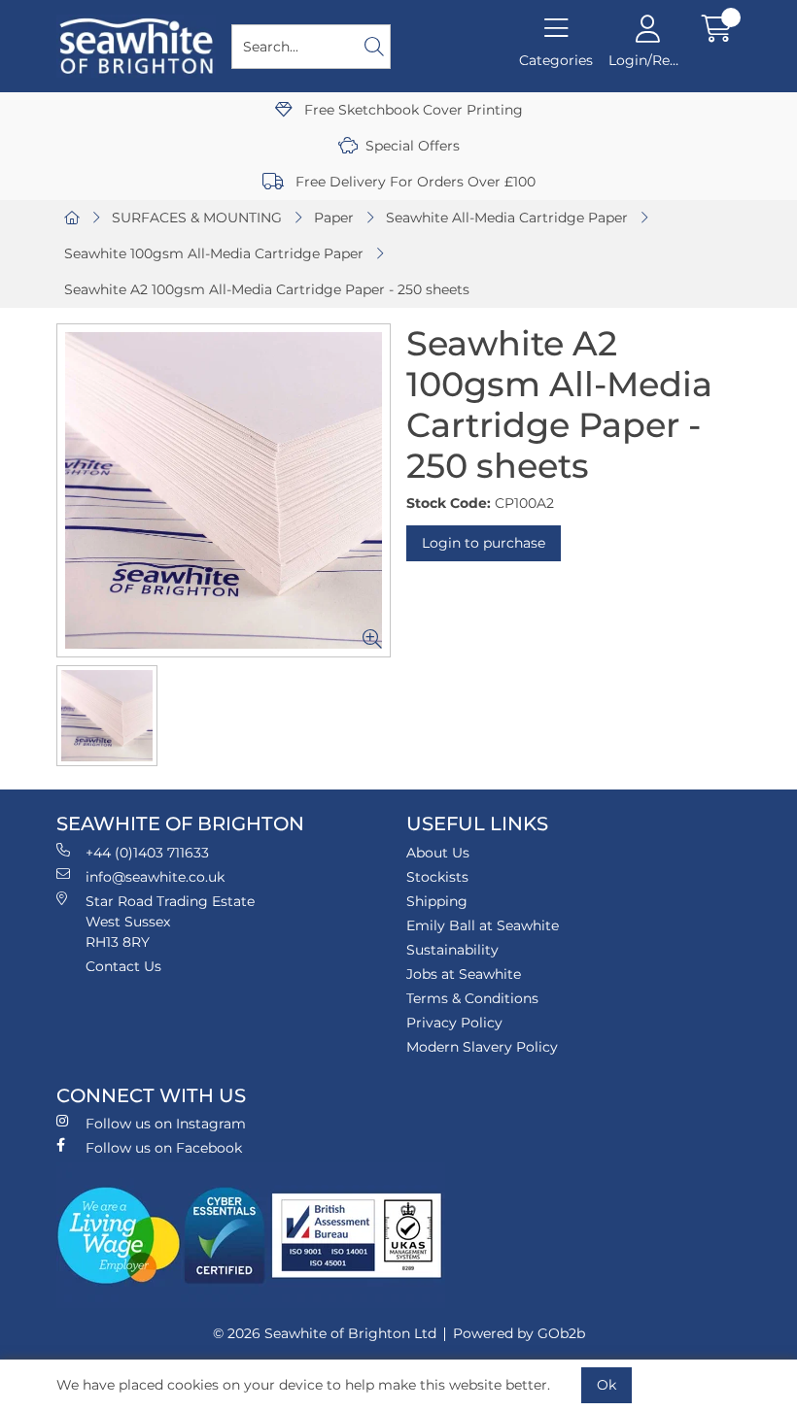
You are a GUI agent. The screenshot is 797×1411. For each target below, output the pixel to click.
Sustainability (452, 949)
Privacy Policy (454, 1022)
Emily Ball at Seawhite (482, 925)
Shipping (437, 901)
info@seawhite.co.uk (155, 877)
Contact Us (123, 966)
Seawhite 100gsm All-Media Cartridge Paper (214, 253)
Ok (606, 1385)
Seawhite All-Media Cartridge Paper (507, 217)
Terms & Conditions (472, 998)
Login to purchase (483, 543)
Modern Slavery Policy (482, 1047)
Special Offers (412, 145)
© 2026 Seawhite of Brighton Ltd (324, 1333)
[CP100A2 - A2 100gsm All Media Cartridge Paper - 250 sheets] (223, 490)
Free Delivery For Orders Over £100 (414, 181)
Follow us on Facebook (164, 1148)
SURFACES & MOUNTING (197, 217)
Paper (334, 217)
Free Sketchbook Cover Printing (411, 109)
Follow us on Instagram (166, 1123)
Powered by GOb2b (519, 1333)
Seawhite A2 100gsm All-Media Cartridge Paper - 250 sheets (266, 289)
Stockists (437, 877)
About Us (437, 852)
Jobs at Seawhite (463, 974)
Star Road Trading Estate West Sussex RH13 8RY (170, 921)
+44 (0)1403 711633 (147, 852)
